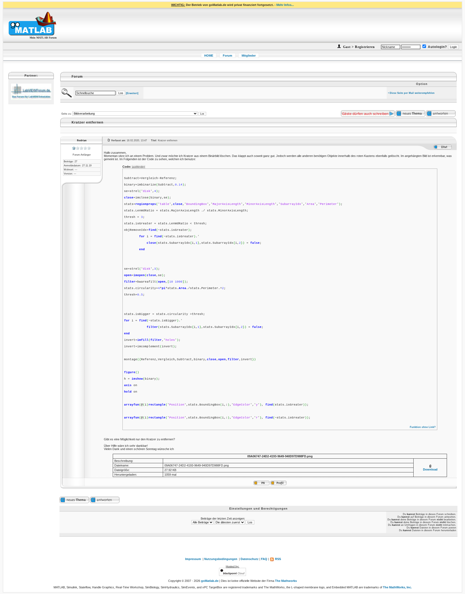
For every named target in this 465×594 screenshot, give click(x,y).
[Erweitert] (132, 93)
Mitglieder (249, 55)
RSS (277, 559)
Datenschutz (250, 559)
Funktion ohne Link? (423, 427)
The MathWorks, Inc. (397, 587)
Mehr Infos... (285, 4)
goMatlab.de (210, 580)
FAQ (264, 559)
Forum (227, 55)
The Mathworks (286, 580)
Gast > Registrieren (358, 47)
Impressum (193, 559)
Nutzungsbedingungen (220, 559)
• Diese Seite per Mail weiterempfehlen (411, 93)
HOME (208, 55)
